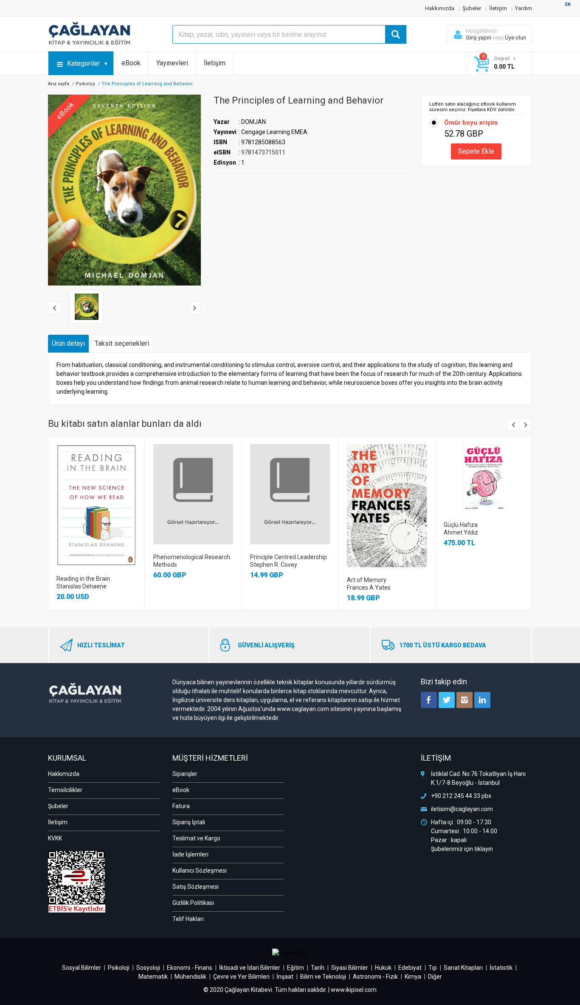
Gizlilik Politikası (193, 902)
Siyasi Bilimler (349, 967)
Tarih (317, 967)
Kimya (413, 976)
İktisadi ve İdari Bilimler (249, 967)
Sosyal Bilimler (81, 967)
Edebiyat (410, 967)
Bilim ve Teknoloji (323, 976)
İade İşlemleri (190, 854)
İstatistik (501, 967)
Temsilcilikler (65, 790)
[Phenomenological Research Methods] (193, 494)
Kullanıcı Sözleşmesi (199, 870)
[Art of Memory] (387, 505)
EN (568, 4)
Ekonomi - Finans (189, 967)
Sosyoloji (148, 967)
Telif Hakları (188, 918)
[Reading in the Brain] (96, 505)
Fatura (181, 806)
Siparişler (184, 773)
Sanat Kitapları (463, 967)
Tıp (432, 967)
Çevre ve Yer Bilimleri (241, 976)
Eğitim (295, 967)
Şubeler (471, 8)
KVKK (55, 838)
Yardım (523, 8)
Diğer (435, 976)
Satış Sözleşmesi (195, 886)
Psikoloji (85, 84)
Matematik (153, 976)
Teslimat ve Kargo (196, 838)
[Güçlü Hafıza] (484, 478)
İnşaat (284, 976)
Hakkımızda (439, 8)
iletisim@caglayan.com (462, 809)
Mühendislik (190, 976)
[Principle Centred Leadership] (290, 494)
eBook (131, 63)
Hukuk (383, 967)
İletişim (498, 8)
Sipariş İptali (188, 822)
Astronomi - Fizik (375, 976)
